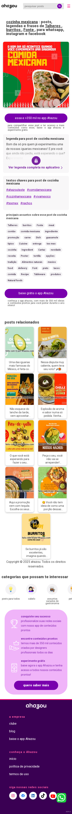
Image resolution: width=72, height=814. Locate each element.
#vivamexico (42, 196)
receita (12, 256)
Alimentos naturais (32, 262)
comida (12, 274)
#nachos (26, 203)
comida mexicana (30, 231)
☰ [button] (68, 6)
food (10, 268)
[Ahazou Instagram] (13, 795)
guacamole (52, 237)
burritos (14, 29)
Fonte (29, 29)
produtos (56, 274)
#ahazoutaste (15, 190)
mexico (52, 262)
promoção (13, 237)
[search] (59, 6)
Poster (24, 256)
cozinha (12, 249)
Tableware (39, 274)
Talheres (53, 26)
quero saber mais (36, 685)
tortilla (37, 256)
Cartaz (41, 249)
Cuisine (23, 243)
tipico (11, 243)
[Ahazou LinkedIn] (33, 795)
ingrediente (51, 231)
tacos (57, 268)
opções (50, 256)
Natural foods (15, 280)
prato (45, 268)
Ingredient (27, 249)
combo (12, 231)
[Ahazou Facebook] (23, 795)
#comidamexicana (39, 190)
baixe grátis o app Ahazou (36, 293)
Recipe (25, 274)
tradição (12, 262)
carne (27, 237)
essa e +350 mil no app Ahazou (36, 118)
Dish (38, 237)
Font (34, 268)
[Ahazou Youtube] (53, 795)
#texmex (12, 203)
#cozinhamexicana (18, 196)
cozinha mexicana (22, 22)
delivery (22, 268)
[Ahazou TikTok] (43, 795)
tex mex (51, 243)
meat (51, 225)
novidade (56, 249)
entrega (37, 243)
